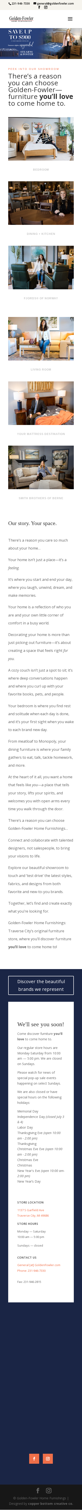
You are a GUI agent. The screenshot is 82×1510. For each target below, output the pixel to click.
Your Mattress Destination (41, 434)
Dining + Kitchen (41, 234)
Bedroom (41, 169)
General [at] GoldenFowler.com (38, 1265)
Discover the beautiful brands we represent (41, 985)
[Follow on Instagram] (48, 1459)
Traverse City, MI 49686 (33, 1215)
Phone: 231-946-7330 (31, 1271)
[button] (41, 43)
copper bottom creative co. (50, 1503)
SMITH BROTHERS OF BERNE (41, 498)
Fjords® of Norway (41, 298)
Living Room (41, 369)
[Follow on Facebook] (34, 1459)
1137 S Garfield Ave (30, 1210)
